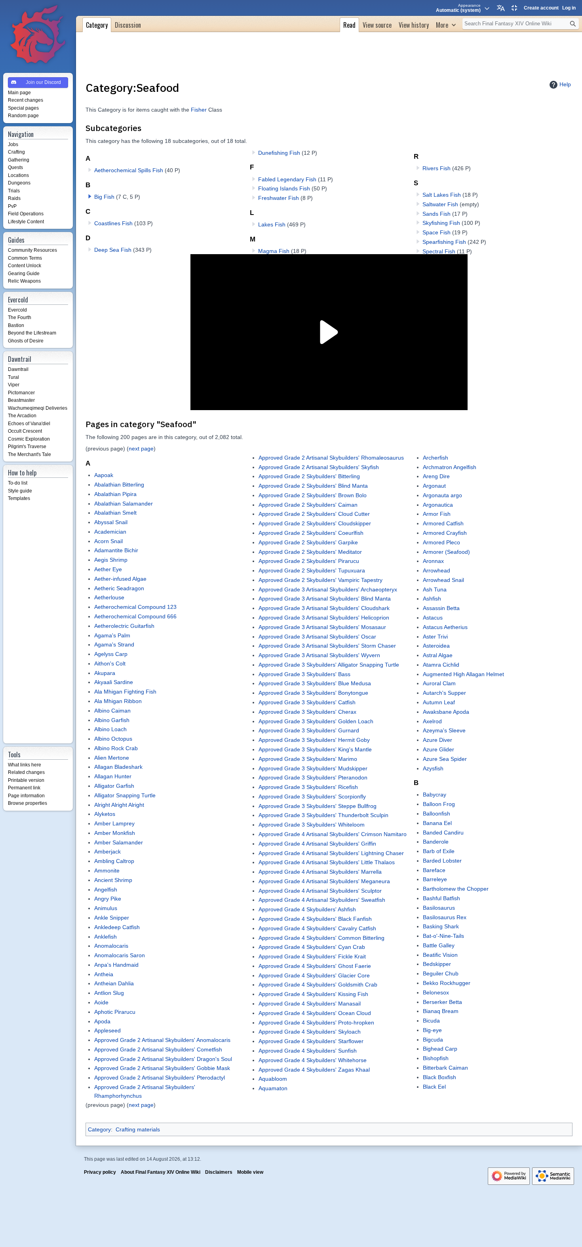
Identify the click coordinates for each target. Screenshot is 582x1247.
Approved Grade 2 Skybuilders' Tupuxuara (312, 570)
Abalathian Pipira (115, 494)
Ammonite (107, 870)
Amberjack (107, 851)
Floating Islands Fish (284, 188)
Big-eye (432, 1030)
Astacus (433, 617)
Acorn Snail (108, 541)
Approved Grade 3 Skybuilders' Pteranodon (313, 777)
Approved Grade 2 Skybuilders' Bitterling (309, 476)
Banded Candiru (443, 832)
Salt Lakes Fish (441, 195)
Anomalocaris (111, 946)
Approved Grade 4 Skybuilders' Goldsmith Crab (318, 984)
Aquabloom (273, 1079)
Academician (110, 531)
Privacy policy (100, 1172)
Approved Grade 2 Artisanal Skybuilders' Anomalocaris (162, 1040)
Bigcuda (433, 1039)
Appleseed (107, 1030)
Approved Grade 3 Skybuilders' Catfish (307, 702)
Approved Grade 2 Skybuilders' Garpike (308, 542)
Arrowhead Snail (443, 580)
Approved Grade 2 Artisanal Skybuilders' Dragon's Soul (163, 1059)
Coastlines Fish (113, 223)
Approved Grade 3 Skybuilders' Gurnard (309, 730)
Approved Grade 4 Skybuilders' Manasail (310, 1003)
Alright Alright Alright (119, 805)
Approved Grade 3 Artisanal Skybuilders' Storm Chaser (327, 646)
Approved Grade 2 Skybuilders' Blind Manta (313, 486)
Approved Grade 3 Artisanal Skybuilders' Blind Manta (325, 598)
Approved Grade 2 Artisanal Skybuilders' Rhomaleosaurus (331, 457)
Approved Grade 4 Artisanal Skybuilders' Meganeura (324, 881)
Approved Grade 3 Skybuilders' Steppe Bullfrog (318, 806)
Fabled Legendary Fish (287, 179)
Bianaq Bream (440, 1011)
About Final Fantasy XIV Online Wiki (160, 1172)
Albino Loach (110, 729)
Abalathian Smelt (115, 512)
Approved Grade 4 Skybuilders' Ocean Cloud (315, 1013)
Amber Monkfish (114, 833)
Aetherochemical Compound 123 (135, 607)
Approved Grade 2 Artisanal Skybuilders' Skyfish (319, 467)
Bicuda (431, 1020)
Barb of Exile (439, 851)
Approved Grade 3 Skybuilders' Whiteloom (312, 824)
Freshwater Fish (278, 198)
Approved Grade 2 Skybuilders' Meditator (310, 552)
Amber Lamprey (114, 823)
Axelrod (432, 721)
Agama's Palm (112, 635)
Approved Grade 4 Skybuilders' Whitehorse (313, 1060)
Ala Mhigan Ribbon (118, 701)
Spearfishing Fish (444, 242)
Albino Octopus (113, 739)
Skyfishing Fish (441, 223)
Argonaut (434, 486)
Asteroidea (436, 646)
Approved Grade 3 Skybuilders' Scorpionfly (312, 796)
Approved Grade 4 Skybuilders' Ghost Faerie (315, 966)
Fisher (199, 109)
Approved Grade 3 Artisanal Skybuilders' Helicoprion (324, 617)
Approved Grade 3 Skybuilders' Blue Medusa (315, 683)
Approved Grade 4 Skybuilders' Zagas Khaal (314, 1069)
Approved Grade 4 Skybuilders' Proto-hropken (316, 1022)
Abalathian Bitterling (119, 484)
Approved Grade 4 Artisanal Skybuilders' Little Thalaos (327, 862)
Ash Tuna (435, 589)
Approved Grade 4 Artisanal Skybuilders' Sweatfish (322, 900)
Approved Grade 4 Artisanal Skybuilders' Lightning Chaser (331, 853)
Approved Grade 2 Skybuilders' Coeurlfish (311, 533)
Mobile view (250, 1172)
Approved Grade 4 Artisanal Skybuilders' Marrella (320, 872)
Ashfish (432, 598)
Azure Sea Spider (445, 759)
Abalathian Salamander (123, 503)
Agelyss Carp (110, 654)
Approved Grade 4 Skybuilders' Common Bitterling (321, 938)
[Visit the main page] (38, 35)
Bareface (434, 870)
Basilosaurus (439, 908)
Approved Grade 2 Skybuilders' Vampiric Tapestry (320, 580)
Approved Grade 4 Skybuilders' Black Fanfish (315, 919)
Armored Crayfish (445, 533)
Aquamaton (273, 1088)
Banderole (436, 841)
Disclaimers (218, 1172)
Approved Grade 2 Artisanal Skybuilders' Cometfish (158, 1049)
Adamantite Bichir (116, 550)
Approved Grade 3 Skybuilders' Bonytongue (313, 693)
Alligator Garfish (114, 786)
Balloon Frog (439, 804)
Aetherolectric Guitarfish (124, 626)
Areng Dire (436, 476)
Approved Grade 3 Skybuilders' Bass (304, 674)
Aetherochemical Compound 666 (135, 616)
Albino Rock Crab (116, 748)
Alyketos (104, 814)
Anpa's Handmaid (116, 965)
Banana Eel (437, 823)
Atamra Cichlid (441, 665)
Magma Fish (273, 251)
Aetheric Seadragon (119, 588)
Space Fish (436, 232)
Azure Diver (437, 740)
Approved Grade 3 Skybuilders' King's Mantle (315, 749)
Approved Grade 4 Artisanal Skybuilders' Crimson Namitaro (333, 834)
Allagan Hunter (112, 776)
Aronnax (433, 561)
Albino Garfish (111, 720)
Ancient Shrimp (113, 880)
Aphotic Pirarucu (114, 1012)
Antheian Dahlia (114, 983)
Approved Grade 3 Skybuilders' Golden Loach (316, 721)
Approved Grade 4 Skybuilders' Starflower (311, 1041)
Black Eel (434, 1087)
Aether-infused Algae (120, 579)
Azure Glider (438, 749)
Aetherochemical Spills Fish (128, 170)
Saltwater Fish (440, 204)
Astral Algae (438, 655)
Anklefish (105, 936)
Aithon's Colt (110, 663)
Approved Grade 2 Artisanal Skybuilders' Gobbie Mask (162, 1068)
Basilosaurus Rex (444, 917)
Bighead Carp (440, 1049)
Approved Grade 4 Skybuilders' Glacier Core (314, 975)
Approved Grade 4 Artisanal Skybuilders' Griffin (317, 843)
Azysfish (433, 768)
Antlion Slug (109, 993)
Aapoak (103, 475)
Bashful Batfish (441, 898)
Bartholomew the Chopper (456, 889)
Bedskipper (437, 964)
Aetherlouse (109, 597)
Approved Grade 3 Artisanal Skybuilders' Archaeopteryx (328, 589)
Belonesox (436, 992)
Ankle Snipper (111, 917)
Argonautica (438, 505)
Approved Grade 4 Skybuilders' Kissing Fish (313, 994)
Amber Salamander (118, 842)
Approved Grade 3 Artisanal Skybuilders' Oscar (317, 636)
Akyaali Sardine (113, 682)
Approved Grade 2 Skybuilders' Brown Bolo (313, 495)
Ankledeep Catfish (117, 927)
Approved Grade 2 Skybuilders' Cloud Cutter (314, 514)
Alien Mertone (111, 758)
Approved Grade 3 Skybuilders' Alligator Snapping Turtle (329, 665)
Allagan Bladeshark (118, 767)
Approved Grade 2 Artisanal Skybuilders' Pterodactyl (159, 1077)
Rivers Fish (436, 168)
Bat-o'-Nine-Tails (443, 936)
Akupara (104, 673)
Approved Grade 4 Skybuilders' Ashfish (307, 909)
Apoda (102, 1021)
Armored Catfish (443, 523)
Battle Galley (439, 945)
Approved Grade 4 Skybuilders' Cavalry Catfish (317, 928)
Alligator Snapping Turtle (125, 795)
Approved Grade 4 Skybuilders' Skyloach (310, 1031)
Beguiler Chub (440, 973)
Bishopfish (436, 1058)
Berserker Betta (442, 1002)
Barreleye (435, 879)
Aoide (101, 1002)
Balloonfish (436, 813)
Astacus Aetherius (445, 627)
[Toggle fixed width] (514, 8)
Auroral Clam (439, 683)
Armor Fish (437, 514)
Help (565, 84)
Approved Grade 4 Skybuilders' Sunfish (308, 1050)
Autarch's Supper (444, 693)
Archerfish (435, 457)
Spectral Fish (438, 251)
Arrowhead (436, 570)
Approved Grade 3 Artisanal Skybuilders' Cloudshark (324, 608)
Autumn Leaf (439, 702)
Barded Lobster (442, 860)
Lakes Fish (271, 224)
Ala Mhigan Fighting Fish (125, 691)
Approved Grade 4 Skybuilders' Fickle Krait (312, 956)
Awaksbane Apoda (446, 712)
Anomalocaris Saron (119, 955)
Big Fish (104, 197)
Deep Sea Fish (112, 250)
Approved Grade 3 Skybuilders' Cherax (307, 712)
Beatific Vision (440, 955)
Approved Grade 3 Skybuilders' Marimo (308, 759)
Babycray (434, 794)
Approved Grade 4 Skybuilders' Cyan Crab (312, 947)
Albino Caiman (112, 710)
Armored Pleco (441, 542)
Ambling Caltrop (114, 861)
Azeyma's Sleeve (444, 730)
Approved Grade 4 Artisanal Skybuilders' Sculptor (320, 891)
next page (141, 448)
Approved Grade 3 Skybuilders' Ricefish (308, 787)
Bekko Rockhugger (446, 983)
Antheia (103, 974)
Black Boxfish (439, 1077)
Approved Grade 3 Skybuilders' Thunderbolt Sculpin (323, 815)
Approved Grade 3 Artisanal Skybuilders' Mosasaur (322, 627)
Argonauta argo (442, 495)
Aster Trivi (435, 636)
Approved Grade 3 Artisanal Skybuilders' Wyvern (319, 655)
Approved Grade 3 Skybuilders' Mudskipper (313, 768)
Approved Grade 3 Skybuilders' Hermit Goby (314, 740)
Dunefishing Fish (279, 153)
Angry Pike (107, 898)
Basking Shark (441, 926)
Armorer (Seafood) (446, 552)
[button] (90, 196)
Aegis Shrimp (110, 560)
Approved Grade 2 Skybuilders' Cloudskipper (315, 523)
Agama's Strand (114, 644)
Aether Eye (108, 569)
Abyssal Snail (110, 522)
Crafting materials (138, 1129)
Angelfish (105, 889)
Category (99, 1129)
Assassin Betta (441, 608)
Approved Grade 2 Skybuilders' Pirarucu (309, 561)
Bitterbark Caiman (445, 1068)
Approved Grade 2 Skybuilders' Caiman (308, 505)
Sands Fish (436, 214)
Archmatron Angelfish (449, 467)
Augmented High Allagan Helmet (463, 674)
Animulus (105, 908)
